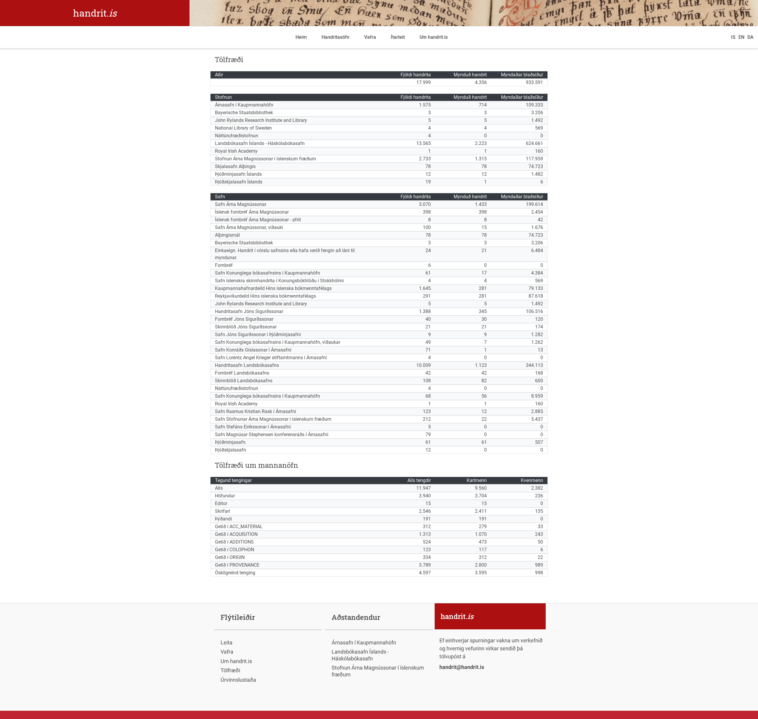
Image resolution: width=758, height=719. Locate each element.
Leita (226, 642)
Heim (301, 37)
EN (741, 37)
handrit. (95, 13)
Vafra (370, 37)
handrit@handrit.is (461, 667)
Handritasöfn (335, 37)
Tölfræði (230, 670)
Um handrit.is (434, 37)
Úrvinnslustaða (238, 680)
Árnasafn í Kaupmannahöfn (364, 642)
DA (750, 37)
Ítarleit (398, 37)
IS (733, 37)
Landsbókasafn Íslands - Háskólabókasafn (360, 655)
